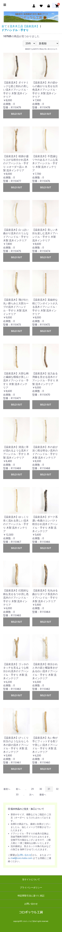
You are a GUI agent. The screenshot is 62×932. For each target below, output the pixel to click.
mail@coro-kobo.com (21, 858)
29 (32, 789)
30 (40, 789)
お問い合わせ (24, 855)
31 (49, 789)
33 (17, 794)
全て (4, 26)
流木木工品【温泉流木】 (24, 26)
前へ (18, 789)
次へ (31, 794)
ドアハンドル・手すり (15, 30)
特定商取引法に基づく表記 (31, 895)
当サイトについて (31, 879)
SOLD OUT (16, 114)
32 (57, 789)
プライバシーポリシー (31, 887)
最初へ (6, 789)
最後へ (42, 794)
